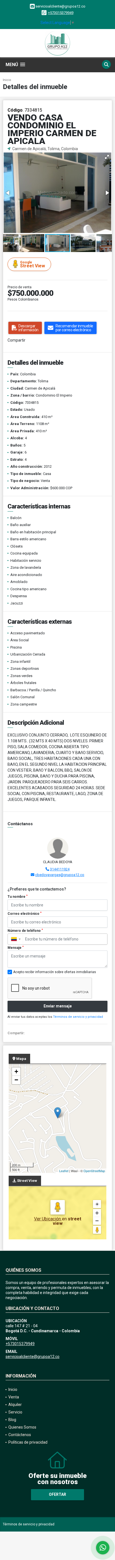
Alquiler (15, 1404)
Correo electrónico (25, 913)
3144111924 (60, 869)
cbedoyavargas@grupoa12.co (59, 875)
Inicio (7, 80)
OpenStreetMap (94, 1170)
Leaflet (63, 1170)
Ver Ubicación (48, 1218)
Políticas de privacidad (27, 1442)
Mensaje (16, 947)
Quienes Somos (22, 1427)
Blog (12, 1419)
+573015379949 (60, 13)
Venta (13, 1397)
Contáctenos (19, 1434)
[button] (106, 156)
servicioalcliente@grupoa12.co (32, 1356)
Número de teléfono (25, 930)
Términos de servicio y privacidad (78, 1017)
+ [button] (16, 1071)
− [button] (16, 1079)
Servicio (15, 1412)
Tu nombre (18, 896)
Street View (32, 264)
